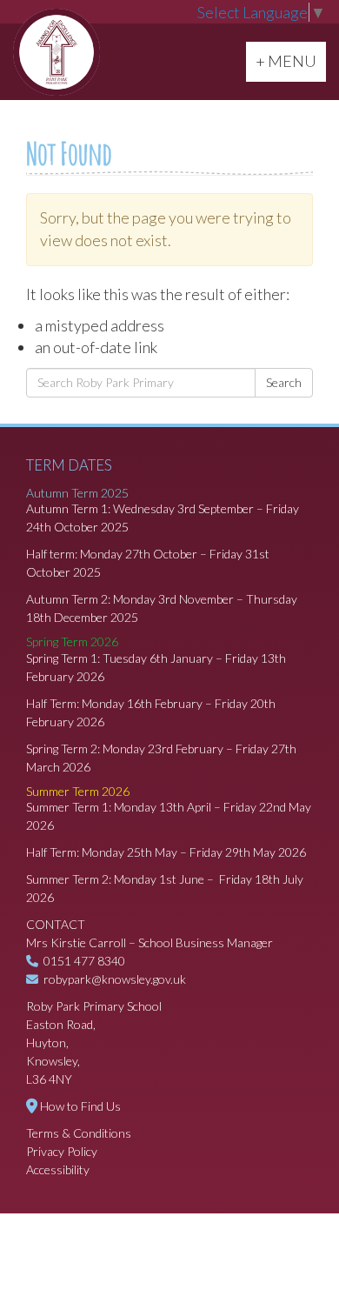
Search (284, 382)
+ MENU (290, 60)
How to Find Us (80, 1106)
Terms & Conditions (78, 1133)
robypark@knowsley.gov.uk (114, 979)
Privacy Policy (61, 1151)
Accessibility (58, 1169)
